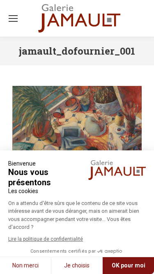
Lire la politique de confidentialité (45, 239)
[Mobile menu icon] (13, 18)
